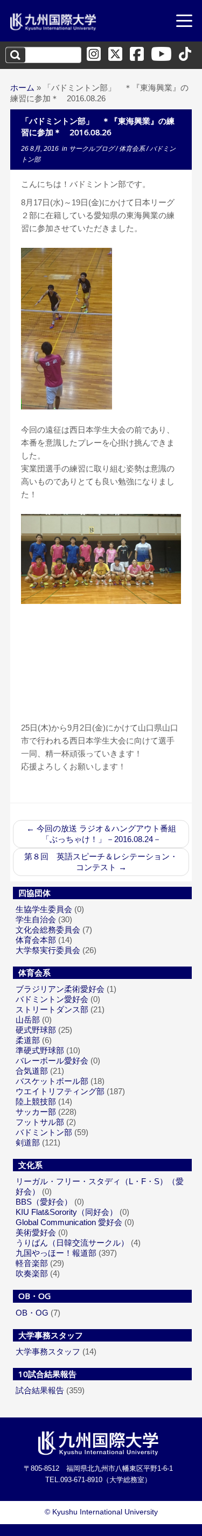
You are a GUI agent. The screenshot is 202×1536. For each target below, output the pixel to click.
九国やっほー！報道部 (56, 1252)
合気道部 (32, 1070)
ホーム (22, 87)
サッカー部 (36, 1111)
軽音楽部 (32, 1263)
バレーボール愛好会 (52, 1060)
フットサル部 (40, 1122)
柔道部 (28, 1040)
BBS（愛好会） (44, 1201)
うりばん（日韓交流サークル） (72, 1242)
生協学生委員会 (44, 909)
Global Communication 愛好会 (69, 1222)
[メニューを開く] (184, 22)
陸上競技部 (36, 1101)
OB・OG (32, 1312)
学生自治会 (36, 919)
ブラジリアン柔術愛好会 (60, 988)
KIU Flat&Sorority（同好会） (66, 1212)
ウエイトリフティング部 (60, 1091)
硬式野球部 (36, 1029)
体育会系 (133, 148)
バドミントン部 (44, 1132)
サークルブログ (92, 148)
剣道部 (28, 1142)
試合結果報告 (40, 1390)
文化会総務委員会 (48, 929)
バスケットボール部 (52, 1081)
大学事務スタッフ (48, 1351)
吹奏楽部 (32, 1273)
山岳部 (28, 1019)
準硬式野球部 (40, 1050)
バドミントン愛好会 (52, 999)
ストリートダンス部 (52, 1009)
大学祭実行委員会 (48, 950)
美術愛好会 (36, 1232)
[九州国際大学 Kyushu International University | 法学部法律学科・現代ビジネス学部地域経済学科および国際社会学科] (53, 22)
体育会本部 (36, 939)
